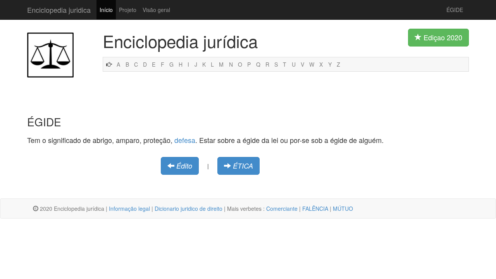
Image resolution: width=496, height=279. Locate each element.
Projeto (127, 10)
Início (106, 10)
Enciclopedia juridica (59, 10)
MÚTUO (343, 208)
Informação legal (129, 208)
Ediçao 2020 (442, 37)
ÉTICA (243, 165)
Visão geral (156, 10)
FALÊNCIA (315, 208)
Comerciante (282, 208)
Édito (184, 165)
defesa (184, 140)
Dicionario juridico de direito (188, 208)
